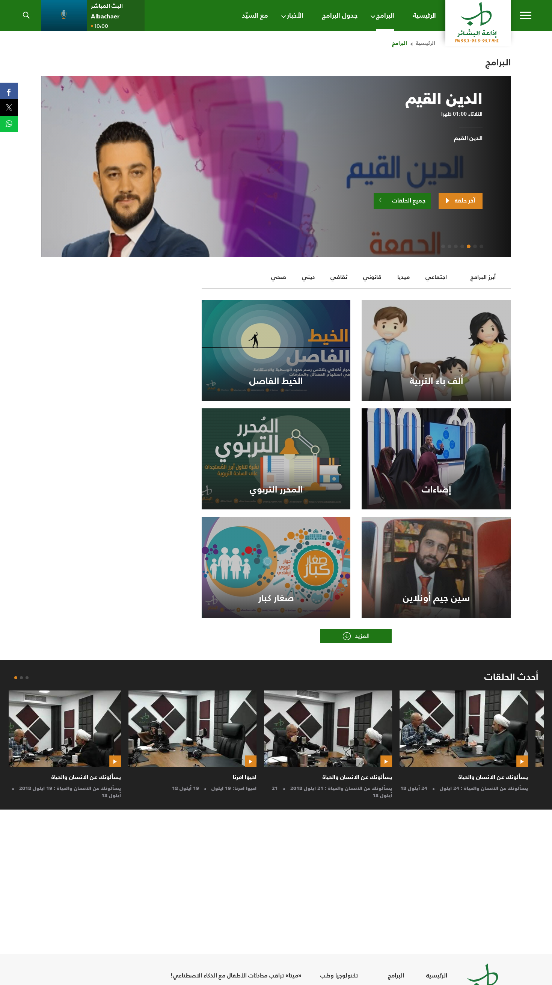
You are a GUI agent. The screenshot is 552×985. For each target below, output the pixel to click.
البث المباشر (107, 6)
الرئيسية (425, 43)
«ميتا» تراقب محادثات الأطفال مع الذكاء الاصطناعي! (236, 975)
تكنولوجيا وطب (339, 975)
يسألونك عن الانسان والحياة (509, 777)
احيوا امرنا (260, 777)
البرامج (396, 975)
